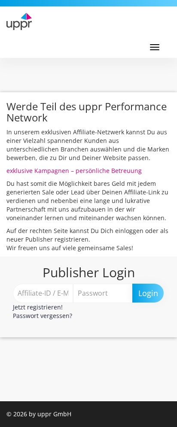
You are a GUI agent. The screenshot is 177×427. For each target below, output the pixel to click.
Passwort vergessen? (42, 316)
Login (148, 293)
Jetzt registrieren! (38, 307)
